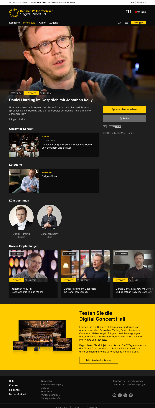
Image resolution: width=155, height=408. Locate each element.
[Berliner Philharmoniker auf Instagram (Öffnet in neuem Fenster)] (131, 395)
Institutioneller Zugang (52, 384)
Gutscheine (46, 391)
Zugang (53, 22)
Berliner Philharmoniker (18, 2)
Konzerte (14, 22)
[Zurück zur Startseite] (31, 12)
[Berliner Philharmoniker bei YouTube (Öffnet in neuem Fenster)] (114, 395)
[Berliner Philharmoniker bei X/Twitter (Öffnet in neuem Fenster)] (125, 395)
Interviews (29, 22)
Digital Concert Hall (38, 2)
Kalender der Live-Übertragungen (129, 384)
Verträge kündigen (50, 395)
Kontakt (13, 385)
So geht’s (14, 389)
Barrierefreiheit (17, 394)
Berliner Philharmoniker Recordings (62, 2)
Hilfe (132, 2)
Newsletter (46, 381)
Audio (42, 22)
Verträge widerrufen (51, 398)
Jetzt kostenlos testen (99, 360)
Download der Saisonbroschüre (127, 381)
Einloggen (138, 22)
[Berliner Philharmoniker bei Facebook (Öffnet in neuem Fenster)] (120, 395)
